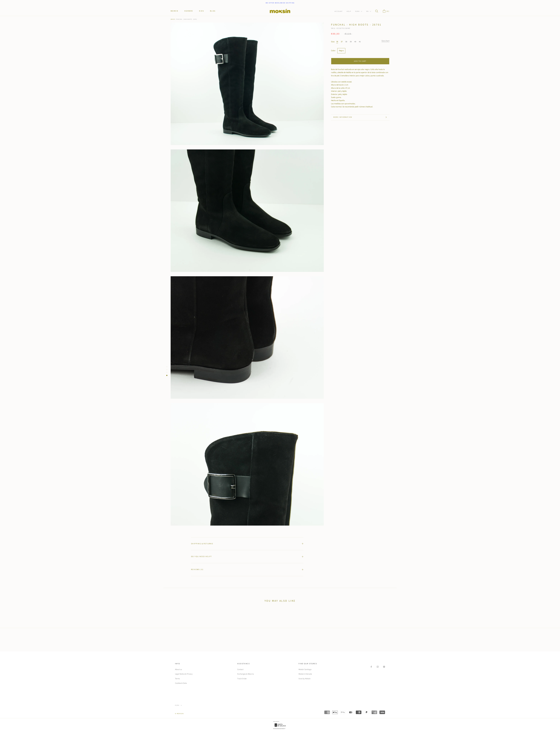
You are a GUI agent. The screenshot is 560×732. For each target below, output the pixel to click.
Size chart (385, 40)
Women (174, 11)
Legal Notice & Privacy (183, 674)
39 (351, 41)
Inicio (173, 19)
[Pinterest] (384, 666)
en (367, 11)
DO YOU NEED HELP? (201, 556)
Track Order (242, 678)
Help (349, 11)
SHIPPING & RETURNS (202, 543)
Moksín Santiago (305, 669)
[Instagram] (378, 666)
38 (346, 41)
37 (342, 41)
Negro (341, 50)
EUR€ (357, 11)
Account (339, 11)
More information (342, 117)
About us (178, 669)
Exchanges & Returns (245, 674)
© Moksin (179, 714)
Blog (213, 11)
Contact (240, 669)
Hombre (188, 11)
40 (355, 41)
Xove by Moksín (304, 678)
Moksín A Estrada (305, 674)
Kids (201, 11)
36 (337, 41)
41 (360, 41)
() (387, 11)
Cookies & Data (181, 683)
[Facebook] (371, 666)
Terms (177, 678)
